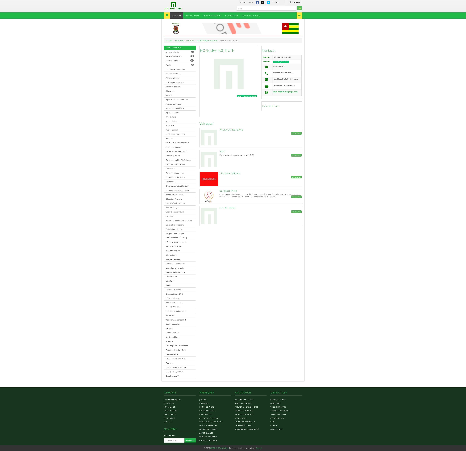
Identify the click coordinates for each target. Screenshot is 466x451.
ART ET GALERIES (206, 433)
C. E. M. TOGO (227, 208)
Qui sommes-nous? (172, 399)
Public (179, 65)
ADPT (222, 151)
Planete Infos (276, 429)
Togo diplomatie (278, 407)
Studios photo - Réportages (177, 346)
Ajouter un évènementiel (246, 407)
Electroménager (172, 207)
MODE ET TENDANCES (208, 436)
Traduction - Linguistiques (176, 367)
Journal (203, 399)
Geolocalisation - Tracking (176, 238)
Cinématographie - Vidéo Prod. (178, 160)
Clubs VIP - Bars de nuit (175, 164)
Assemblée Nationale (280, 411)
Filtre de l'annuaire (173, 48)
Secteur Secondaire (179, 56)
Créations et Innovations (176, 69)
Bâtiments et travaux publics (177, 143)
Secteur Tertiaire (179, 60)
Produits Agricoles (173, 307)
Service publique (172, 337)
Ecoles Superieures (208, 425)
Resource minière (173, 87)
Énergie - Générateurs (175, 212)
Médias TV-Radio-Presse (175, 272)
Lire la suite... (296, 133)
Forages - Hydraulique (175, 233)
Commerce (170, 168)
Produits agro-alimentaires (176, 311)
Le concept (169, 403)
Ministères (170, 281)
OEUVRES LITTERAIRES (208, 429)
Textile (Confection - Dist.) (176, 358)
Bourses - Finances (173, 147)
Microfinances (171, 276)
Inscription (275, 2)
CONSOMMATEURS (251, 16)
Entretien (169, 216)
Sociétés (190, 41)
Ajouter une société (244, 399)
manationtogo (277, 418)
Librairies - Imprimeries (175, 263)
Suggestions (240, 418)
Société (169, 95)
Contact (251, 2)
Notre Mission (170, 411)
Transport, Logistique (174, 371)
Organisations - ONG (174, 294)
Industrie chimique (173, 246)
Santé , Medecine (173, 324)
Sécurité (169, 328)
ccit (272, 422)
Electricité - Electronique (176, 203)
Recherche (170, 315)
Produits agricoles (173, 73)
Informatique (171, 255)
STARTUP (169, 341)
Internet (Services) (173, 259)
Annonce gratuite (243, 403)
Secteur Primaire (179, 52)
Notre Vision (170, 407)
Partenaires (169, 418)
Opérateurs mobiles (174, 289)
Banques (169, 138)
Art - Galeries (171, 121)
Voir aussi (206, 123)
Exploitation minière (174, 229)
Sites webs (170, 91)
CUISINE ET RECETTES (208, 440)
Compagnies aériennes (175, 173)
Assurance (170, 125)
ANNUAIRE (176, 16)
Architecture (171, 117)
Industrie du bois (173, 251)
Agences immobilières (175, 108)
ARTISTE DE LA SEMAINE (209, 418)
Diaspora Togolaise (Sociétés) (177, 190)
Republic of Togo (278, 399)
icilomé (273, 425)
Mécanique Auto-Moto (175, 268)
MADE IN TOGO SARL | (219, 448)
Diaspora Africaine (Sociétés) (177, 186)
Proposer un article (244, 411)
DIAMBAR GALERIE (229, 173)
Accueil (169, 41)
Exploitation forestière (175, 82)
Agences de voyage (173, 104)
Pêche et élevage (172, 78)
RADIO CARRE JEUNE (231, 130)
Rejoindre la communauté (247, 429)
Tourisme (169, 363)
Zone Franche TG (172, 376)
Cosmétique (170, 181)
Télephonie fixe (172, 354)
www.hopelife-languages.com (285, 92)
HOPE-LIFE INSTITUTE (217, 50)
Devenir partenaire (243, 425)
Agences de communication (177, 99)
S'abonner (190, 440)
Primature (275, 403)
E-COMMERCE (231, 16)
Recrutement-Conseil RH (176, 320)
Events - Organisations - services (179, 220)
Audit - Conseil (172, 130)
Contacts (268, 50)
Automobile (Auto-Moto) (175, 134)
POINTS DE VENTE (206, 407)
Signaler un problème (245, 422)
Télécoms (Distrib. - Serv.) (176, 350)
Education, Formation (207, 41)
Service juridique (173, 333)
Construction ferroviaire (175, 177)
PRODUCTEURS (192, 16)
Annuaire (179, 41)
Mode (168, 285)
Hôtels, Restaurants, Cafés (176, 242)
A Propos (243, 2)
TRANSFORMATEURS (212, 16)
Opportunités (170, 414)
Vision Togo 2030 (278, 414)
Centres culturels (173, 156)
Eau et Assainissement (175, 194)
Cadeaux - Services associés (177, 151)
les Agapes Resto (228, 191)
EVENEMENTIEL (205, 414)
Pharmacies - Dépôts (174, 302)
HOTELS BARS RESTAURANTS (211, 422)
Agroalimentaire (172, 112)
